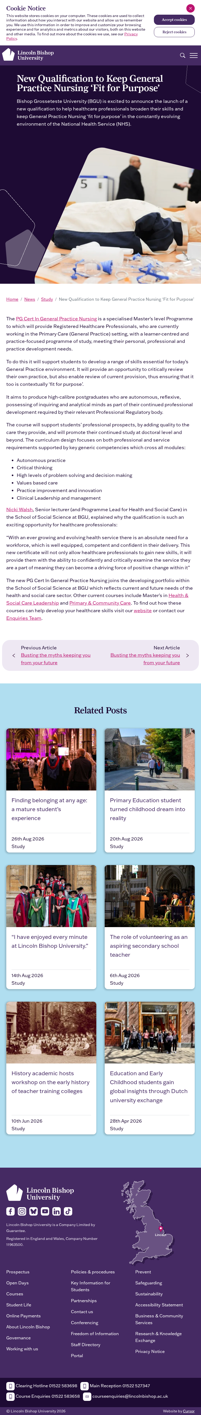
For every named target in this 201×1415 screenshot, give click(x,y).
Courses (14, 1293)
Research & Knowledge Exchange (158, 1337)
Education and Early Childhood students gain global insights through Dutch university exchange (149, 1086)
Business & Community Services (159, 1319)
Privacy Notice (150, 1351)
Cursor (189, 1411)
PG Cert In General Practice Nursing (56, 319)
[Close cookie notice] (190, 8)
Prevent (143, 1271)
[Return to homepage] (28, 54)
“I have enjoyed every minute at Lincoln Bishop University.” (50, 941)
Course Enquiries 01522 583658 (47, 1396)
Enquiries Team (23, 618)
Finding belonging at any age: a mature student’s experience (49, 808)
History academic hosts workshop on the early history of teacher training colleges (51, 1081)
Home (12, 299)
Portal (77, 1355)
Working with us (22, 1348)
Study (47, 299)
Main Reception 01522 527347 (119, 1385)
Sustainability (149, 1293)
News (29, 299)
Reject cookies (174, 32)
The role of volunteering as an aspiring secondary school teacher (149, 945)
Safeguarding (148, 1282)
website (143, 611)
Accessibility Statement (159, 1304)
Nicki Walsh (19, 509)
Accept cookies (174, 20)
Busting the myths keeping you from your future (56, 659)
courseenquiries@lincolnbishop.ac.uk (129, 1396)
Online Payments (23, 1315)
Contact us (82, 1311)
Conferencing (84, 1322)
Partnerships (84, 1300)
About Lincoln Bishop (28, 1326)
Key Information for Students (90, 1286)
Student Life (18, 1304)
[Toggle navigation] (193, 55)
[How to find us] (148, 1223)
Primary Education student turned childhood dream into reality (147, 808)
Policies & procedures (93, 1271)
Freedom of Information (95, 1333)
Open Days (17, 1282)
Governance (18, 1337)
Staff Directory (85, 1344)
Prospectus (18, 1271)
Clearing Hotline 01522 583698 (46, 1385)
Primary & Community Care (100, 603)
